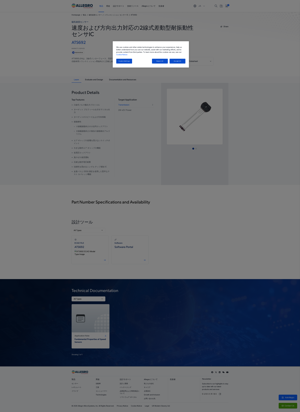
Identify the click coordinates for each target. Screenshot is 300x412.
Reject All (159, 61)
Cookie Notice (121, 55)
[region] (151, 54)
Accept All (177, 61)
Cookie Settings (124, 61)
